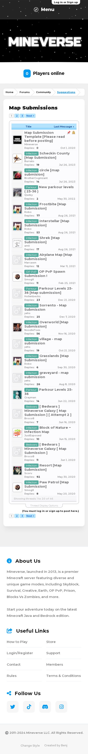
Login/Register (20, 653)
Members (54, 664)
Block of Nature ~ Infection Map (47, 430)
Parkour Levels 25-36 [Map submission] (48, 290)
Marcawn (30, 262)
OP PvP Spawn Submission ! (44, 274)
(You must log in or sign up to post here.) (50, 511)
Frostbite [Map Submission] (45, 206)
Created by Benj (55, 745)
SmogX (29, 279)
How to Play (17, 642)
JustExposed (32, 435)
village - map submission (43, 341)
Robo (28, 212)
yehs (27, 313)
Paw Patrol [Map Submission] (46, 484)
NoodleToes (32, 330)
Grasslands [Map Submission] (46, 358)
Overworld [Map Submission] (46, 324)
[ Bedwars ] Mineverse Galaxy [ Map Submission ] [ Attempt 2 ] (48, 410)
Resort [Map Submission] (43, 467)
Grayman (30, 397)
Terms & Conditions (63, 676)
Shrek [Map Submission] (42, 240)
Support (53, 653)
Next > (30, 115)
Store (51, 642)
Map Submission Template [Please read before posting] (44, 137)
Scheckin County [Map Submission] (47, 155)
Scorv (28, 473)
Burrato (29, 161)
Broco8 (29, 418)
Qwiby (28, 194)
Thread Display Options (44, 505)
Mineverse (31, 144)
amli (27, 245)
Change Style (30, 745)
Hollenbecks (32, 296)
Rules (11, 676)
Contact (14, 664)
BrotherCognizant (36, 178)
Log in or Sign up (66, 2)
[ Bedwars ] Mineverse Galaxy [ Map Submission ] (45, 448)
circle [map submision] (41, 172)
